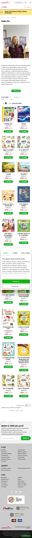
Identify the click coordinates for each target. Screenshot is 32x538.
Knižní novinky (21, 450)
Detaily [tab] (15, 253)
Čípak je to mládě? (8, 150)
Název (2, 99)
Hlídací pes (16, 91)
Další (21, 410)
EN (30, 2)
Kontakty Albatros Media (24, 468)
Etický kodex (21, 481)
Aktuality (3, 450)
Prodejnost (16, 97)
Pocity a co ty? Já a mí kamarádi (8, 205)
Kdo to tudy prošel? (23, 388)
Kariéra (19, 479)
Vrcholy (24, 124)
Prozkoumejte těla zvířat (8, 327)
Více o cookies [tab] (25, 253)
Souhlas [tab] (5, 253)
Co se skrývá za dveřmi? (23, 205)
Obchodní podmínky (6, 453)
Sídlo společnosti (5, 470)
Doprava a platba (5, 457)
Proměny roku (8, 124)
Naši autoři (4, 451)
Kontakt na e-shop (6, 468)
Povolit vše (16, 281)
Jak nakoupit (4, 455)
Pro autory (4, 483)
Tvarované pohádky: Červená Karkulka (23, 295)
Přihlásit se (26, 438)
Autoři (7, 17)
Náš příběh (4, 477)
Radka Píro (8, 126)
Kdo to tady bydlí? (8, 388)
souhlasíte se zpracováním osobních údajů (12, 434)
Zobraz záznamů (20, 405)
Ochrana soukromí (22, 455)
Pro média (3, 486)
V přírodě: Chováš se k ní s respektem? (24, 234)
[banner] (9, 2)
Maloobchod (4, 481)
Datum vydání (5, 97)
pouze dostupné (17, 103)
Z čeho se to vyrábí (23, 327)
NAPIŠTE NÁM (27, 536)
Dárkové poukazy (22, 451)
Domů (2, 17)
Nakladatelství (5, 479)
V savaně (8, 174)
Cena (11, 99)
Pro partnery (4, 485)
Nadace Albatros (22, 483)
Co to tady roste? (24, 150)
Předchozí (12, 410)
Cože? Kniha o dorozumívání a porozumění (8, 235)
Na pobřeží (24, 174)
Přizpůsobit (15, 286)
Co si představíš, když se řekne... (8, 358)
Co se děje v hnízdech (8, 295)
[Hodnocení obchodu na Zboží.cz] (8, 508)
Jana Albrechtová (8, 330)
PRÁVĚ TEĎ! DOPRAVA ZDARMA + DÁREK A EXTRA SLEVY (16, 12)
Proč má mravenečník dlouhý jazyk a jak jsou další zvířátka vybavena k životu (24, 360)
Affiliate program (22, 453)
